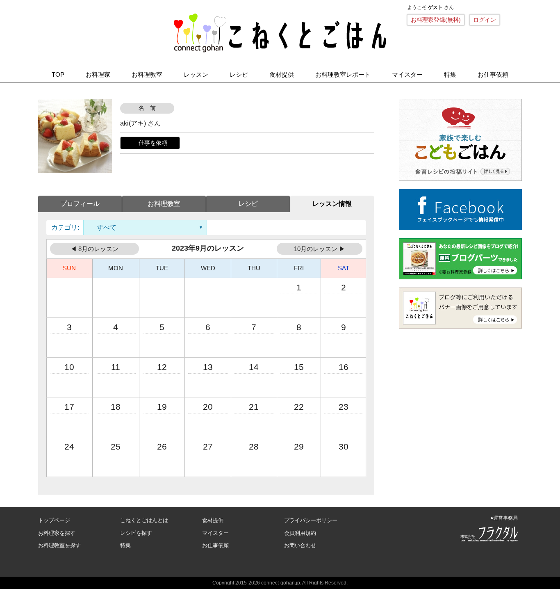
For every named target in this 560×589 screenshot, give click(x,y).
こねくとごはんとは (144, 520)
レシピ (239, 74)
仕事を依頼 (153, 142)
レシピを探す (136, 533)
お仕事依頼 (493, 74)
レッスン (196, 74)
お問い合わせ (300, 545)
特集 (450, 74)
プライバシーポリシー (310, 520)
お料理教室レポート (343, 74)
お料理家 (98, 74)
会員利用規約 (300, 533)
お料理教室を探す (59, 545)
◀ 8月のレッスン (94, 248)
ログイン (484, 19)
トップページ (54, 520)
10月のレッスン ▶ (319, 248)
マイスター (407, 74)
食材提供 (281, 74)
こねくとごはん (280, 32)
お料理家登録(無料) (436, 19)
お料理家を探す (56, 533)
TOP (58, 74)
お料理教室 (147, 74)
